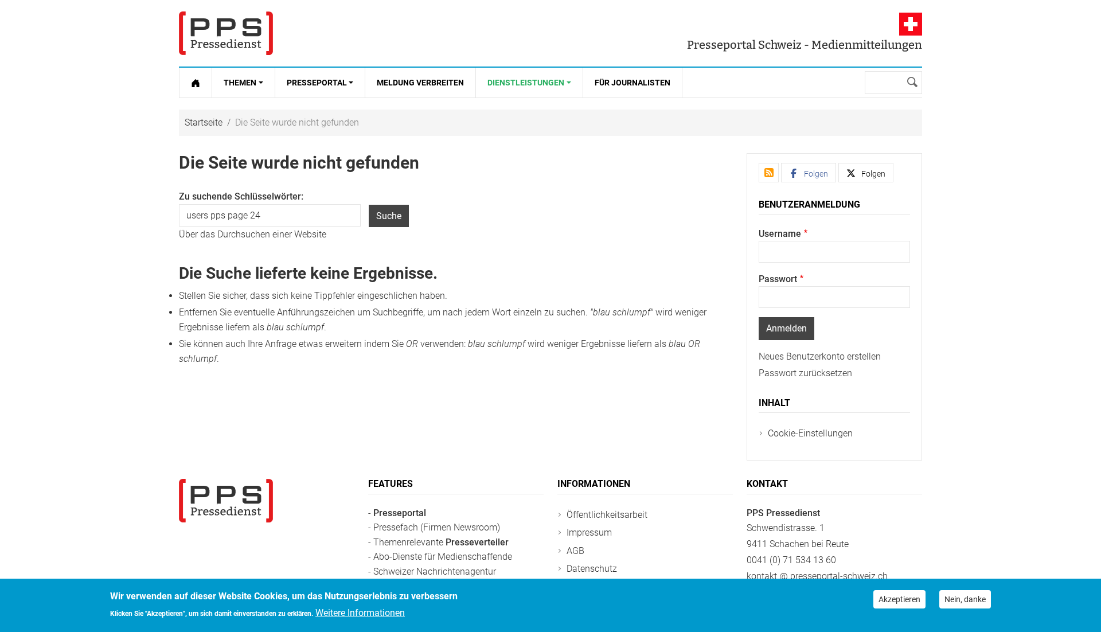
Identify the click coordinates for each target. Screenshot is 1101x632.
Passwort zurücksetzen (805, 373)
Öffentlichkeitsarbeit (607, 514)
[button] (808, 172)
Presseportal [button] (317, 82)
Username (780, 233)
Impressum (589, 532)
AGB (575, 550)
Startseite (203, 122)
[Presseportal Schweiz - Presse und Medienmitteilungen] (226, 33)
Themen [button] (240, 82)
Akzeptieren (899, 599)
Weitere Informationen (360, 612)
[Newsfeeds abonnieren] (769, 172)
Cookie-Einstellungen (810, 433)
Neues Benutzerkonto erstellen (820, 356)
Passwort (778, 279)
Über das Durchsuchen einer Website (252, 234)
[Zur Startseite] (195, 82)
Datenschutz (592, 568)
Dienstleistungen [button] (525, 82)
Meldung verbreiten (420, 82)
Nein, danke (965, 599)
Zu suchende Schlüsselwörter (240, 196)
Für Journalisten (632, 82)
